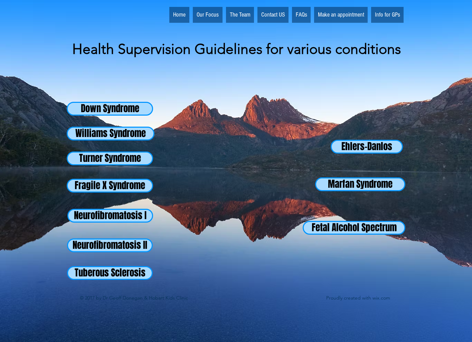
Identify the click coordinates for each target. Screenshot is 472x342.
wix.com (381, 298)
